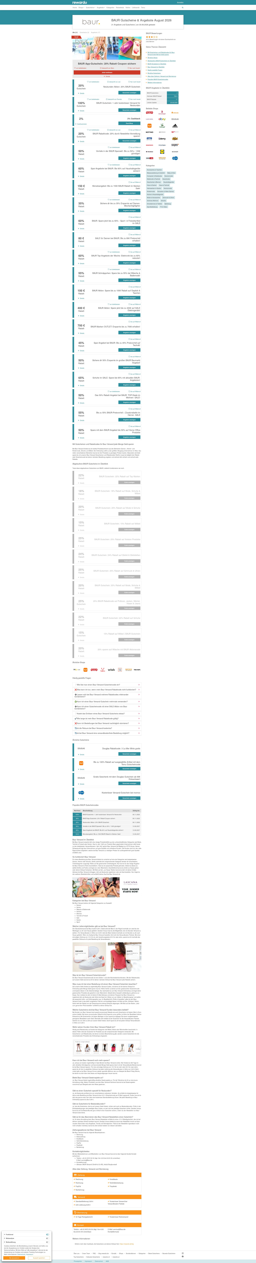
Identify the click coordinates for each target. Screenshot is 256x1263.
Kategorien (110, 7)
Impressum (88, 1261)
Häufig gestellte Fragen (155, 70)
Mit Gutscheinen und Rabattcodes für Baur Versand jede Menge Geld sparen (161, 53)
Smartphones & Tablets (154, 204)
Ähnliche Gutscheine (154, 73)
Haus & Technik (164, 185)
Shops (121, 1253)
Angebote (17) (95, 32)
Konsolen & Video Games (166, 191)
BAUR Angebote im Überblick (157, 64)
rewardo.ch (106, 1257)
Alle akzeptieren (14, 1258)
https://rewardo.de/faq (127, 1244)
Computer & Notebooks (154, 176)
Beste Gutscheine (154, 1253)
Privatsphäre (78, 1261)
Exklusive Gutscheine (93, 1257)
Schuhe (163, 201)
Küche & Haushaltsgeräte (155, 194)
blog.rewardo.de (103, 1253)
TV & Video (163, 207)
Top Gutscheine (79, 1257)
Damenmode (169, 176)
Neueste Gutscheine (168, 1253)
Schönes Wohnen (152, 201)
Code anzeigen (129, 482)
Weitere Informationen (155, 82)
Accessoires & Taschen (154, 170)
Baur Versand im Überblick (156, 67)
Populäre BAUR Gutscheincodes (158, 79)
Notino (128, 7)
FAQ (94, 1253)
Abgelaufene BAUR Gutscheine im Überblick (162, 61)
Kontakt (114, 1253)
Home (75, 7)
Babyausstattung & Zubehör (156, 173)
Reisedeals (120, 7)
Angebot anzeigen (129, 158)
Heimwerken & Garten (154, 188)
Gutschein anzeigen (129, 93)
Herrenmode (168, 188)
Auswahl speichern (39, 1258)
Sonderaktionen (131, 1253)
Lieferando (136, 7)
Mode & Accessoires (153, 198)
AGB (107, 1261)
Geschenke (166, 179)
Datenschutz (99, 1261)
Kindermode (151, 191)
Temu (143, 7)
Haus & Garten (151, 185)
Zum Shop (129, 123)
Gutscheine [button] (90, 7)
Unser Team (86, 1253)
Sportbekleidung (152, 207)
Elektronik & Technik (153, 179)
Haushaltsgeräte (169, 182)
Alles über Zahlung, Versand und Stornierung (162, 76)
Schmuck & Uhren (168, 198)
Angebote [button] (100, 7)
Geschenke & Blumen (154, 182)
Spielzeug (168, 204)
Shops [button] (80, 7)
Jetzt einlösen (107, 72)
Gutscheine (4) (84, 32)
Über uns (76, 1253)
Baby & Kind (171, 173)
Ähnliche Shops (152, 58)
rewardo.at (116, 1257)
